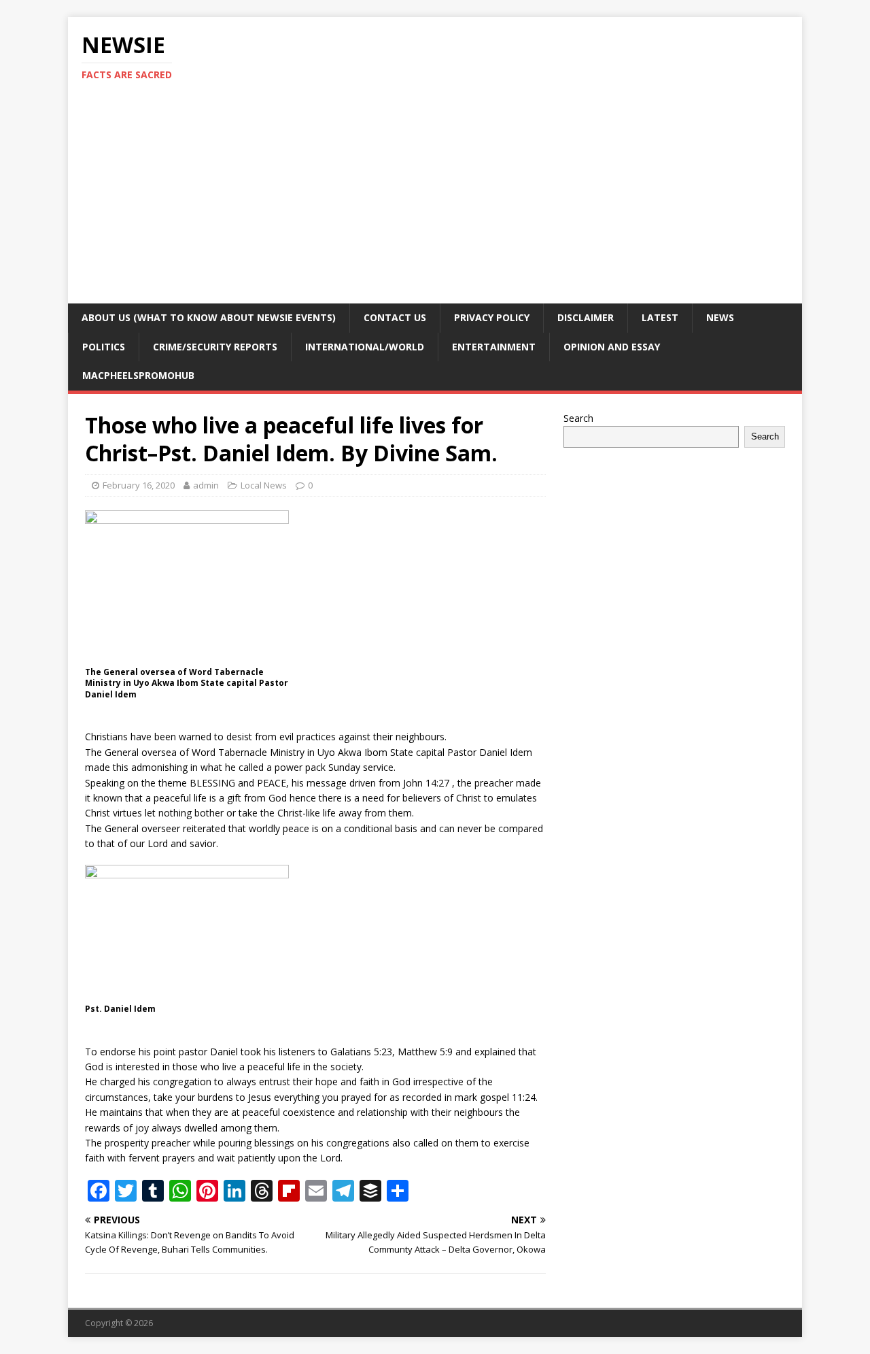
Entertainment (494, 346)
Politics (103, 346)
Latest (660, 317)
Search (578, 418)
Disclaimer (585, 317)
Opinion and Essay (611, 346)
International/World (364, 346)
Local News (264, 485)
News (720, 317)
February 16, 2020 (139, 485)
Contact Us (395, 317)
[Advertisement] (435, 201)
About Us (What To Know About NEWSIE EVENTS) (209, 317)
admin (206, 485)
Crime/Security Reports (215, 346)
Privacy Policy (491, 317)
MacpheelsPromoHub (138, 375)
